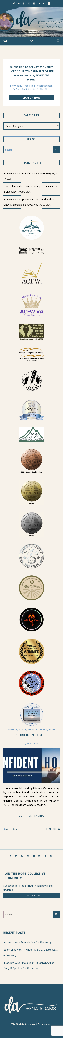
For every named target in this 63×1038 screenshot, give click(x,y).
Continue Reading (31, 815)
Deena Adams (12, 829)
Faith (23, 729)
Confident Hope (31, 734)
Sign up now (31, 97)
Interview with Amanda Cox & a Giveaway (27, 173)
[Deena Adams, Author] (31, 22)
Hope (52, 729)
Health (32, 729)
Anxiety (12, 729)
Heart (43, 729)
